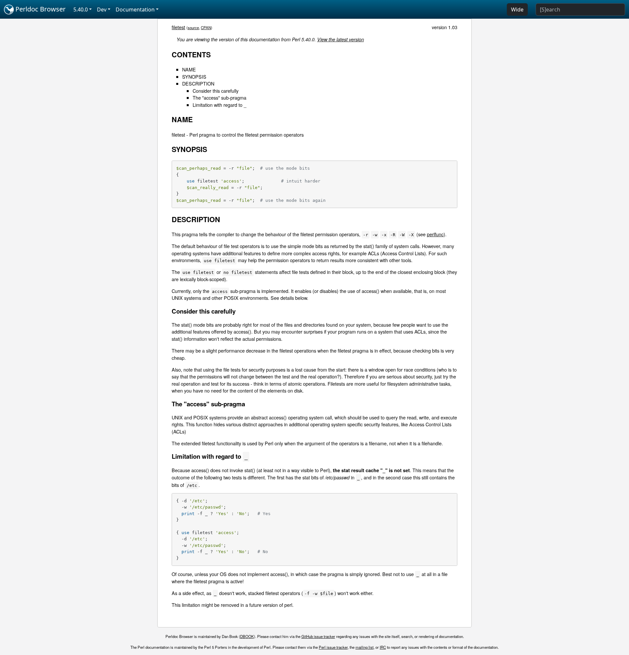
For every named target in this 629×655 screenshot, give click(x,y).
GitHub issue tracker (318, 636)
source (193, 27)
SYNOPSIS (194, 76)
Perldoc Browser (40, 9)
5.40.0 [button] (80, 9)
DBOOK (247, 636)
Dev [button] (101, 9)
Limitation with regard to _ (219, 104)
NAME (189, 69)
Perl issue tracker (333, 647)
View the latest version (340, 39)
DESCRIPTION (198, 83)
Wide (517, 9)
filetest (178, 27)
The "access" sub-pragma (219, 97)
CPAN (206, 27)
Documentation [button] (135, 9)
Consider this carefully (215, 90)
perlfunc (435, 234)
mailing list (364, 647)
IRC (383, 647)
